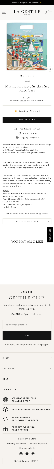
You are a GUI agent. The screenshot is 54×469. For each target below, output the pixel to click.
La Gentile (10, 389)
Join (27, 335)
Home (26, 81)
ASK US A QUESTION (27, 221)
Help (6, 379)
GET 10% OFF (50, 234)
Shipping (23, 100)
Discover (9, 368)
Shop (6, 358)
